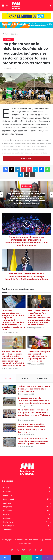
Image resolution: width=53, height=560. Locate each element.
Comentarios (42, 378)
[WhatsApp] (47, 169)
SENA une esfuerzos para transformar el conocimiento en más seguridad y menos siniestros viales (38, 356)
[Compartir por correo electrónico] (26, 174)
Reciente (24, 378)
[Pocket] (29, 169)
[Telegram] (20, 174)
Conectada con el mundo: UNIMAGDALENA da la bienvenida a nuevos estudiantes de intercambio (34, 400)
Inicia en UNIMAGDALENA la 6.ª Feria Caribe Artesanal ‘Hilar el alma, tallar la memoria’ (34, 389)
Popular (8, 378)
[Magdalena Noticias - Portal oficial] (15, 5)
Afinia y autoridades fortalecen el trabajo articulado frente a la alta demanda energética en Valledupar (34, 414)
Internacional (8, 499)
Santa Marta (8, 522)
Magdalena (7, 507)
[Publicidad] (26, 16)
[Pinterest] (23, 169)
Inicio (6, 34)
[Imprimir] (32, 174)
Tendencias (7, 530)
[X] (11, 169)
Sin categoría (8, 526)
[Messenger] (41, 169)
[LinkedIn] (17, 169)
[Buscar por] (50, 6)
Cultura (6, 488)
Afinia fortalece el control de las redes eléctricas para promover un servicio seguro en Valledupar (34, 441)
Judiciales (7, 503)
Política (6, 514)
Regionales (7, 518)
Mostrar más (26, 158)
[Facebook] (5, 169)
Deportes (7, 492)
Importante (7, 495)
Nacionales (14, 34)
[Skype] (35, 169)
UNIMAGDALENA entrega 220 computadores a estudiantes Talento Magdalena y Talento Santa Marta (31, 428)
